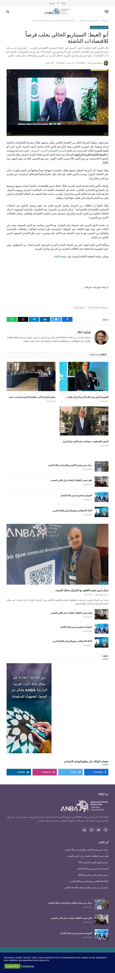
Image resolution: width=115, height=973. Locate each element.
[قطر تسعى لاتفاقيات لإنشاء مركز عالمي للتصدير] (101, 481)
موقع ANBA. (60, 256)
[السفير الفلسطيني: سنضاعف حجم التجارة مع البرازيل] (83, 421)
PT (58, 3)
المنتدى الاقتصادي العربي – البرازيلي (48, 150)
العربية (52, 3)
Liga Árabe (79, 307)
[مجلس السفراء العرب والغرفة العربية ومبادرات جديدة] (31, 376)
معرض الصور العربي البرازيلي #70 (93, 862)
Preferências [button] (27, 966)
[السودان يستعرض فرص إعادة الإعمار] (101, 497)
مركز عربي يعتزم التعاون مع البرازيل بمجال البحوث (70, 465)
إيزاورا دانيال (92, 63)
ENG (64, 3)
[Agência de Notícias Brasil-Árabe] (57, 12)
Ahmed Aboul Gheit (97, 307)
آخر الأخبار (103, 842)
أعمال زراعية (103, 583)
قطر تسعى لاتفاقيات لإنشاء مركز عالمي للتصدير (71, 480)
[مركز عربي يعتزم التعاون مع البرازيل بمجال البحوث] (101, 466)
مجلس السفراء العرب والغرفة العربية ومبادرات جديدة (32, 397)
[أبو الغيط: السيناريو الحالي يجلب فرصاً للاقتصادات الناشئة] (57, 102)
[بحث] (8, 11)
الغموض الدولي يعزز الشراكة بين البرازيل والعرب (87, 397)
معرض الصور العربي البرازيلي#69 (93, 875)
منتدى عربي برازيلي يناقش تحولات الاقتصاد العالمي (86, 887)
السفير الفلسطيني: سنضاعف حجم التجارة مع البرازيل (85, 441)
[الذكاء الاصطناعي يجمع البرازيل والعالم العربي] (101, 512)
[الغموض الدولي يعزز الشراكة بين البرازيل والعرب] (83, 376)
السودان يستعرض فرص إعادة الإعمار (76, 495)
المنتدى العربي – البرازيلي (99, 27)
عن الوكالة (103, 794)
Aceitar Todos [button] (12, 966)
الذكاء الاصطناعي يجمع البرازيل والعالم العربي (72, 510)
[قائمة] (106, 11)
